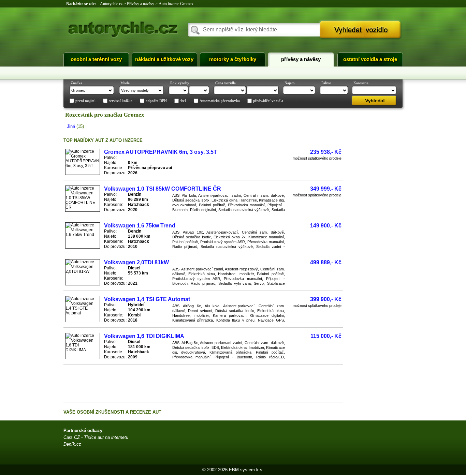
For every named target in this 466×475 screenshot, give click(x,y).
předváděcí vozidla (268, 101)
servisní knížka (120, 101)
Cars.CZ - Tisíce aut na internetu (95, 437)
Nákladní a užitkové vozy (164, 59)
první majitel (85, 101)
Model (125, 83)
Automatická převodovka (220, 101)
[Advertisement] (203, 383)
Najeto (290, 83)
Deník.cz (72, 444)
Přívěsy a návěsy (301, 59)
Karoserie (360, 83)
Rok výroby (179, 83)
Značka (76, 83)
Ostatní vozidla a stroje (370, 59)
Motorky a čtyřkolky (232, 59)
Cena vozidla (225, 83)
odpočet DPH (156, 101)
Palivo (326, 83)
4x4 (183, 101)
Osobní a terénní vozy (96, 59)
